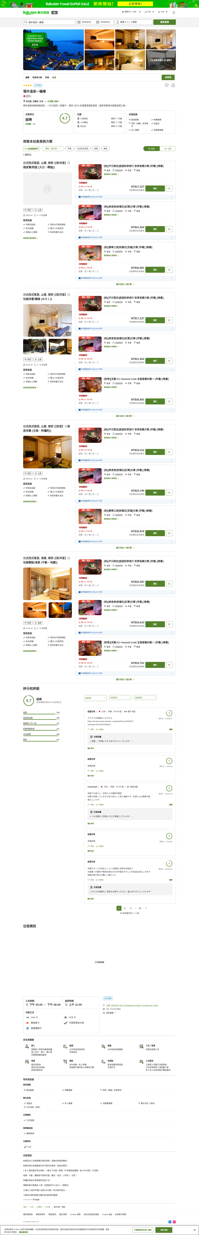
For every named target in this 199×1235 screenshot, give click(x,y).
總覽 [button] (27, 77)
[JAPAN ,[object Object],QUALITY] (27, 96)
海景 (96, 148)
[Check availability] (169, 188)
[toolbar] (95, 22)
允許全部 (163, 1230)
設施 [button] (54, 77)
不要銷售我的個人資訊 (143, 1230)
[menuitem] (131, 12)
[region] (99, 1230)
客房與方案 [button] (37, 77)
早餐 (69, 148)
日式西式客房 (82, 148)
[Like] (167, 85)
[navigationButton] (113, 908)
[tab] (151, 148)
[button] (36, 12)
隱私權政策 (23, 1232)
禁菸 (105, 148)
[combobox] (49, 22)
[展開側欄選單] (174, 12)
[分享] (173, 85)
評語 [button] (47, 77)
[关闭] (195, 1230)
